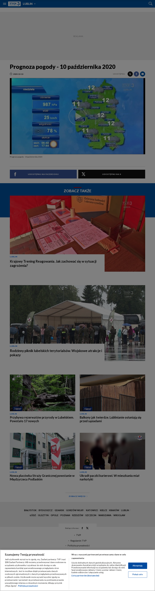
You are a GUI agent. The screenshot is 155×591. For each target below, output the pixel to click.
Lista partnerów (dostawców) (85, 575)
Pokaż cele (137, 574)
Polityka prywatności (28, 586)
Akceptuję (137, 565)
